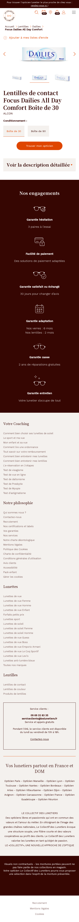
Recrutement (10, 521)
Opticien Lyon (54, 781)
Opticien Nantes (28, 785)
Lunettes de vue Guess (16, 637)
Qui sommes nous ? (14, 512)
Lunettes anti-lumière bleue (19, 660)
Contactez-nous (12, 517)
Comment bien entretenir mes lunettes (25, 456)
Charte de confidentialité (17, 553)
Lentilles (23, 26)
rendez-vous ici (39, 5)
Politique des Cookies (15, 549)
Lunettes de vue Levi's (15, 656)
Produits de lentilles (14, 693)
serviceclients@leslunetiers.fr (39, 718)
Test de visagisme (13, 470)
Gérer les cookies (13, 576)
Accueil (9, 26)
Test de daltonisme (14, 479)
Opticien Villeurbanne (28, 790)
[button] (57, 12)
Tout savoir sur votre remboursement (24, 451)
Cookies (39, 914)
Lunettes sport (11, 619)
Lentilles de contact (14, 684)
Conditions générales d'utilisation (22, 558)
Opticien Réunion (48, 799)
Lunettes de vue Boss (15, 642)
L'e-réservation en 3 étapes (18, 465)
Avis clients (9, 563)
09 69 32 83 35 (39, 715)
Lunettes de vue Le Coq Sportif (21, 651)
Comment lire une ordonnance (20, 447)
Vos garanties (10, 531)
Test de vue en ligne (14, 474)
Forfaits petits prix (13, 614)
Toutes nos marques (14, 665)
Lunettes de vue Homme (17, 605)
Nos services (10, 535)
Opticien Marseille (33, 781)
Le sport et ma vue (14, 438)
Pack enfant (10, 572)
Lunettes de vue (12, 596)
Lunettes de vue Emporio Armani (21, 646)
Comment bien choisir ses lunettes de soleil (28, 433)
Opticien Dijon (52, 790)
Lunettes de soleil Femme (18, 628)
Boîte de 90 (38, 131)
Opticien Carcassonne (29, 794)
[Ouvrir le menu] (74, 12)
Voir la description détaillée (38, 165)
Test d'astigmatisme (14, 493)
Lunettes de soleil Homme (18, 633)
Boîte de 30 (14, 131)
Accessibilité (10, 567)
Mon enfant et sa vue (15, 442)
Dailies (36, 26)
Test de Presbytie (13, 483)
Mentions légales (12, 544)
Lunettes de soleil (13, 623)
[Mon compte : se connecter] (63, 12)
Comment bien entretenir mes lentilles (25, 461)
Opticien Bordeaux (50, 785)
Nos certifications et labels (18, 526)
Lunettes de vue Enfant (16, 610)
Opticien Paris (12, 781)
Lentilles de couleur (14, 689)
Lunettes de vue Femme (16, 600)
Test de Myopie (11, 488)
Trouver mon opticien (39, 145)
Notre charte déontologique (19, 540)
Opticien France (53, 794)
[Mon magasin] (50, 12)
